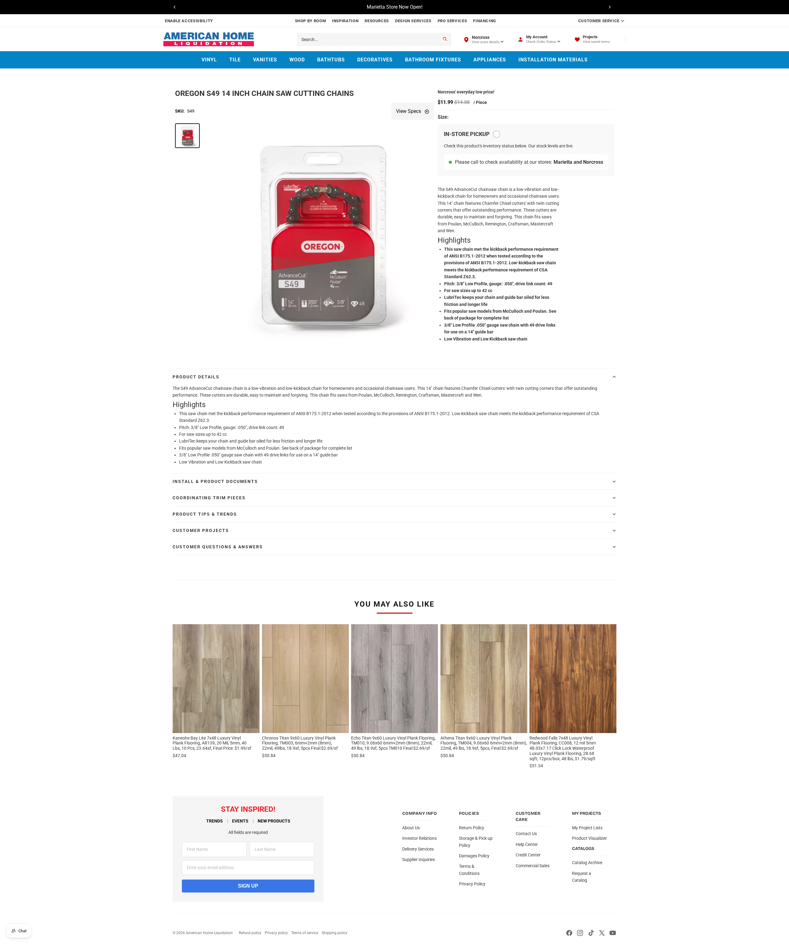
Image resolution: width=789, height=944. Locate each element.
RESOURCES (377, 21)
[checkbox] (496, 134)
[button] (187, 135)
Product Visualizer (589, 838)
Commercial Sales (533, 865)
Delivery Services (418, 849)
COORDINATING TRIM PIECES (209, 497)
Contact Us (526, 833)
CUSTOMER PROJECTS (201, 530)
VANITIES (265, 60)
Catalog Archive (587, 862)
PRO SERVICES (452, 21)
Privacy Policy (472, 883)
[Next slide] (609, 7)
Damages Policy (474, 855)
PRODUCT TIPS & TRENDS (205, 514)
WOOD (297, 60)
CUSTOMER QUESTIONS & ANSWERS (218, 546)
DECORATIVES (375, 60)
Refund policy (250, 933)
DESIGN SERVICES (413, 21)
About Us (411, 827)
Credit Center (528, 854)
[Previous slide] (175, 7)
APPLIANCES (489, 60)
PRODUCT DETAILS (196, 376)
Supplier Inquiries (418, 859)
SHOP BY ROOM (310, 21)
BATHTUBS (331, 60)
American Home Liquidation (209, 933)
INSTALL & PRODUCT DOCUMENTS (215, 481)
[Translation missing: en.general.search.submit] (445, 39)
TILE (235, 60)
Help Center (527, 844)
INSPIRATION (345, 21)
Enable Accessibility (189, 21)
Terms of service (304, 933)
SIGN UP (248, 885)
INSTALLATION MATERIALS (553, 60)
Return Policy (471, 827)
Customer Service (598, 21)
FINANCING (484, 21)
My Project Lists (587, 827)
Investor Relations (419, 838)
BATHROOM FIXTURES (433, 60)
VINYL (209, 60)
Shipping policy (334, 933)
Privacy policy (276, 933)
